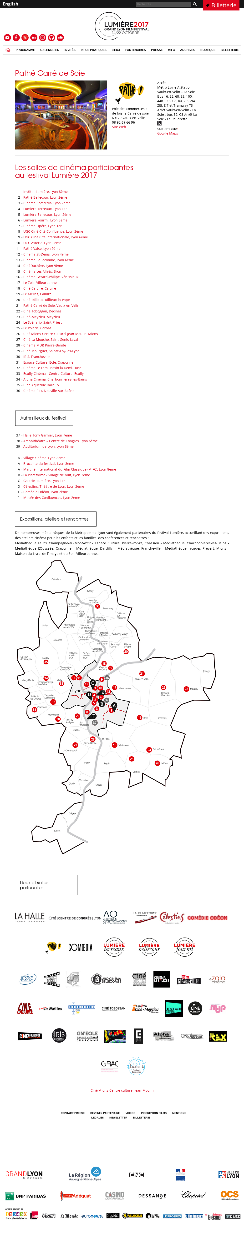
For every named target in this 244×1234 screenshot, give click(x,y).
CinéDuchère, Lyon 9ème (43, 265)
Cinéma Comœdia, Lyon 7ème (47, 203)
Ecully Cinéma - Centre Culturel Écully (53, 373)
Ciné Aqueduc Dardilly (41, 385)
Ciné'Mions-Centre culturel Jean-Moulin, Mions (60, 333)
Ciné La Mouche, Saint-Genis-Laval (50, 339)
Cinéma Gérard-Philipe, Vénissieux (51, 277)
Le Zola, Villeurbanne (40, 282)
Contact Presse (73, 1113)
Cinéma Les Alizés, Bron (42, 271)
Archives (187, 50)
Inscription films (154, 1113)
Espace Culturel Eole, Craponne (48, 362)
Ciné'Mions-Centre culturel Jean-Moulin (122, 1090)
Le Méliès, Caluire (37, 294)
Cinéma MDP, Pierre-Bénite (44, 345)
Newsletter (118, 1117)
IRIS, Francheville (36, 356)
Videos (130, 1113)
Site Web (119, 127)
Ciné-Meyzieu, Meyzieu (41, 317)
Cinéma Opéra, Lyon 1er (42, 226)
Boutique (207, 50)
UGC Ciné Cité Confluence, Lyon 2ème (53, 231)
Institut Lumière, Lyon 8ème (45, 191)
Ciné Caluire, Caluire (39, 288)
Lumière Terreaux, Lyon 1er (45, 208)
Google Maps (167, 133)
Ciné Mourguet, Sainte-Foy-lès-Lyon (51, 351)
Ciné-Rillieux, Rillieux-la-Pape (46, 299)
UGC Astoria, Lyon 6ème (42, 243)
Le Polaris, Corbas (37, 328)
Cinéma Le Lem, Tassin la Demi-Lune (52, 368)
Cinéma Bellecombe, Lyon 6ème (48, 260)
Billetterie (223, 5)
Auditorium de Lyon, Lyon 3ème (48, 446)
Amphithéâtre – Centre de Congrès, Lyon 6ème (60, 441)
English (10, 4)
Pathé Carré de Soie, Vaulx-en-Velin (51, 305)
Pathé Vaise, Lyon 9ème (42, 248)
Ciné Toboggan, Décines (42, 311)
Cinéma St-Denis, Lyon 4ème (46, 254)
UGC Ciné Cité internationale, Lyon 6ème (55, 237)
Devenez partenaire (105, 1113)
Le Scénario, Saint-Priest (42, 322)
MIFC (171, 50)
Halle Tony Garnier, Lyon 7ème (47, 435)
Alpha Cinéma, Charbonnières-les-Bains (55, 379)
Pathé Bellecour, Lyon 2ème (45, 197)
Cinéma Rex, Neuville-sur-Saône (48, 390)
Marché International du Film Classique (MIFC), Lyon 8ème (69, 469)
